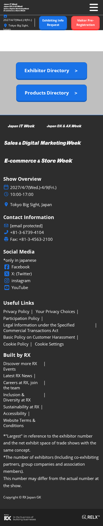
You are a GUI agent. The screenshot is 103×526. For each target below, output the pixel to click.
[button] (53, 22)
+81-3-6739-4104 (27, 232)
